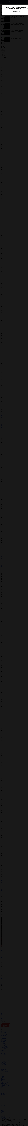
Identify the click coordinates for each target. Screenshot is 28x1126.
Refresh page (16, 11)
